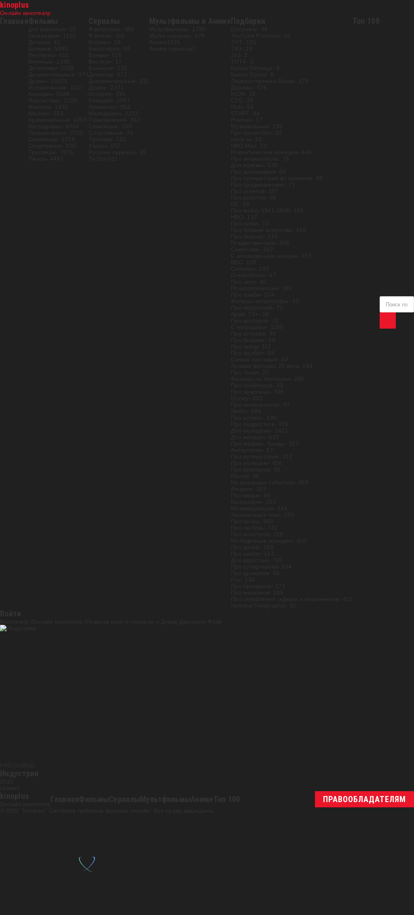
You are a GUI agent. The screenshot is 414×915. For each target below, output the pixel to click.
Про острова (248, 333)
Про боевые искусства (261, 230)
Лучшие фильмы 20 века (265, 366)
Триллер (100, 139)
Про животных (250, 392)
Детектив (101, 74)
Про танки (245, 372)
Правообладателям (364, 799)
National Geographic (258, 605)
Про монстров (250, 534)
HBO (237, 217)
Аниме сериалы (171, 48)
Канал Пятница (252, 68)
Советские (245, 249)
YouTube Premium (255, 35)
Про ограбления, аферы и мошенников (285, 599)
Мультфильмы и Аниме (190, 21)
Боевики (39, 48)
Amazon (242, 489)
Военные (40, 61)
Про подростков (253, 424)
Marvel (240, 476)
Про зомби (245, 294)
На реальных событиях (263, 482)
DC (235, 204)
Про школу (245, 553)
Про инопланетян (255, 404)
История (100, 94)
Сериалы (104, 21)
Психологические (254, 288)
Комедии (40, 94)
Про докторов (249, 320)
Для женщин (248, 437)
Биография (43, 35)
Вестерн (100, 61)
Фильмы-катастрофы (260, 301)
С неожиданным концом (264, 256)
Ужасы (37, 158)
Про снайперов (252, 385)
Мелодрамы (45, 126)
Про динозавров (253, 171)
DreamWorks (248, 275)
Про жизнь (245, 521)
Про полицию (249, 463)
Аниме (158, 42)
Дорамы (242, 87)
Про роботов (248, 197)
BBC (237, 262)
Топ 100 (366, 21)
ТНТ (237, 42)
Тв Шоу (98, 158)
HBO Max (243, 145)
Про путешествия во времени (271, 178)
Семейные (42, 139)
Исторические (47, 87)
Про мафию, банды (258, 443)
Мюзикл (39, 113)
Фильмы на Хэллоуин (260, 379)
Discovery (244, 29)
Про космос (247, 417)
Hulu (237, 107)
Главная (14, 21)
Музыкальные (249, 126)
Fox (236, 579)
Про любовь (247, 527)
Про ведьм (245, 495)
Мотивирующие (252, 508)
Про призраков (251, 586)
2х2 (236, 55)
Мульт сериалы (170, 35)
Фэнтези (39, 107)
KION (238, 94)
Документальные (51, 74)
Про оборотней (252, 307)
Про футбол (247, 353)
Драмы (37, 81)
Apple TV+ (245, 314)
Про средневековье (258, 184)
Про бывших (248, 340)
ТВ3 (236, 48)
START (240, 113)
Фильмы (43, 21)
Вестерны (41, 55)
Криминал (102, 107)
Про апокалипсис (255, 158)
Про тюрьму (247, 236)
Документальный (112, 81)
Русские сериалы (112, 152)
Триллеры (42, 152)
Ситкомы (243, 268)
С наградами (248, 327)
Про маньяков (250, 592)
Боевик (98, 55)
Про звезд (244, 346)
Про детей (245, 547)
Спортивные (45, 145)
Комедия (101, 100)
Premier (241, 120)
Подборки (248, 21)
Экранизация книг (255, 515)
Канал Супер (248, 74)
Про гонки (244, 223)
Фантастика (44, 100)
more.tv (241, 139)
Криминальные (49, 120)
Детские (39, 42)
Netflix (239, 411)
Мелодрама (105, 113)
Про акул (243, 281)
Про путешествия (255, 456)
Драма (97, 87)
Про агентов (247, 191)
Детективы (42, 68)
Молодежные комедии (261, 540)
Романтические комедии (264, 152)
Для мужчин (247, 165)
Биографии (246, 502)
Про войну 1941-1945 (260, 210)
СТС (237, 100)
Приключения (47, 133)
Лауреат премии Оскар (263, 81)
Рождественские (253, 243)
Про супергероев (254, 566)
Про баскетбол (251, 133)
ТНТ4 (238, 61)
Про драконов (250, 573)
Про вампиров (250, 469)
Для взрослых (249, 560)
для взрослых (46, 29)
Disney (240, 398)
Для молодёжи (251, 430)
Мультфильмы (168, 29)
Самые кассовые (254, 359)
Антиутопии (247, 450)
